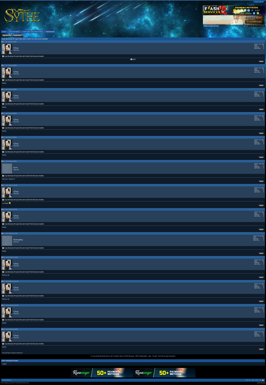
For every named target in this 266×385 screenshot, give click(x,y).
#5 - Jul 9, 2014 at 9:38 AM (9, 137)
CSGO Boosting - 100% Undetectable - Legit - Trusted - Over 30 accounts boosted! (149, 356)
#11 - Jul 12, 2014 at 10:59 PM (10, 281)
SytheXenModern (6, 380)
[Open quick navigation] (263, 31)
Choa (16, 48)
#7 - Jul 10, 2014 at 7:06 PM (10, 185)
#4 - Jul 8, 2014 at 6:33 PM (10, 113)
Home (256, 380)
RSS (263, 380)
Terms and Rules (261, 382)
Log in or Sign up (258, 1)
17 (263, 237)
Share (261, 61)
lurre (16, 167)
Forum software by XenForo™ (15, 382)
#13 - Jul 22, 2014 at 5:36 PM (10, 329)
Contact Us (248, 380)
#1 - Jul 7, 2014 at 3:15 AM (9, 41)
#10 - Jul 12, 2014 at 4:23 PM (10, 257)
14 (263, 45)
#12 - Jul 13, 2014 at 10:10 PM (10, 305)
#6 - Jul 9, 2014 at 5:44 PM (10, 161)
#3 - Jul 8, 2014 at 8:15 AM (9, 89)
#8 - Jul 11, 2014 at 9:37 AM (10, 209)
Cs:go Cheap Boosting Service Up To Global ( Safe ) (107, 356)
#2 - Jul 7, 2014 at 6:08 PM (10, 65)
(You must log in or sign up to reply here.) (12, 352)
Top (260, 380)
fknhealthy (18, 240)
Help (253, 380)
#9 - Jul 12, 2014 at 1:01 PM (10, 233)
